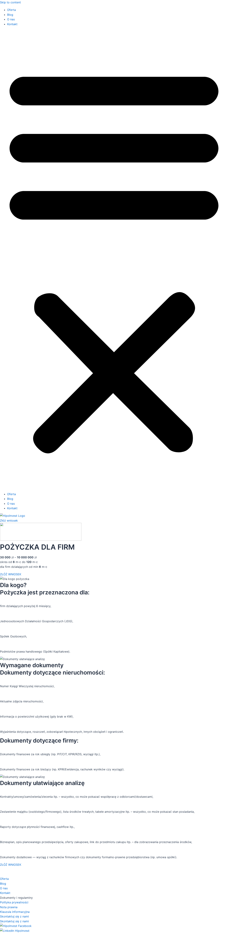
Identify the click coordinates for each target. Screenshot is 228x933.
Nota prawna (8, 907)
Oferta (11, 10)
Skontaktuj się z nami (14, 916)
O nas (11, 19)
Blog (10, 14)
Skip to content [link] (10, 2)
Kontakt (12, 24)
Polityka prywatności (14, 902)
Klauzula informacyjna (15, 912)
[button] (114, 259)
